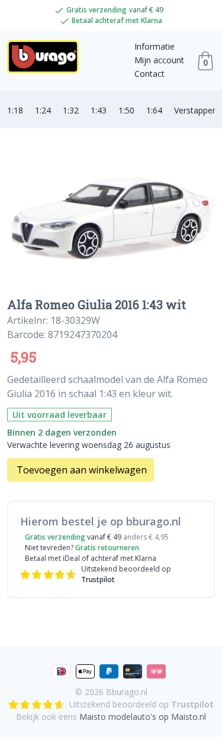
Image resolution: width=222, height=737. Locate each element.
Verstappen (195, 110)
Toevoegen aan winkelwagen (82, 469)
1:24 (43, 110)
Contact (149, 73)
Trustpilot (98, 579)
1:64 (154, 110)
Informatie (154, 46)
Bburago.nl (126, 691)
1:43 (99, 110)
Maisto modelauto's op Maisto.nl (142, 716)
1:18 (15, 110)
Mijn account (159, 60)
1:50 (126, 110)
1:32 (71, 110)
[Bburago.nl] (46, 60)
